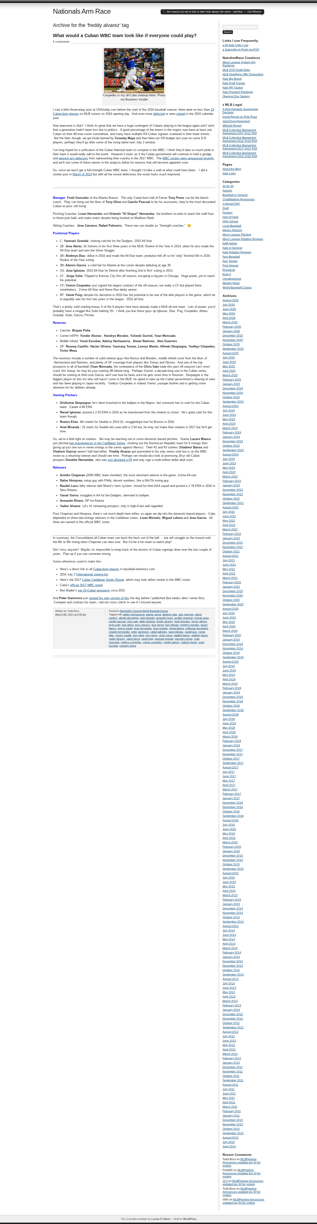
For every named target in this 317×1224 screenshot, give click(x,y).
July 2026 (229, 304)
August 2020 (231, 608)
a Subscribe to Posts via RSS (241, 49)
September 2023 (233, 450)
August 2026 (231, 300)
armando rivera (164, 618)
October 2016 (231, 811)
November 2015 (233, 860)
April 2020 (229, 626)
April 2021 (229, 573)
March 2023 (230, 476)
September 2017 (233, 763)
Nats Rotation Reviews (237, 252)
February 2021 (232, 582)
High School (230, 221)
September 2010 (233, 1133)
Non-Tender (230, 261)
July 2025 (229, 357)
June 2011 (229, 1093)
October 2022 (231, 498)
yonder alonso (171, 642)
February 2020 (232, 635)
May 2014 (229, 939)
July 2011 (229, 1089)
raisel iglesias (175, 631)
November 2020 (233, 595)
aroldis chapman (184, 618)
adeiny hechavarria (134, 614)
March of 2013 (82, 174)
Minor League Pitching (237, 234)
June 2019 (229, 670)
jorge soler (114, 624)
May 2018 (229, 727)
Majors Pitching (232, 230)
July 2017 (229, 772)
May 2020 (229, 622)
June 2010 (229, 1146)
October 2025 (231, 344)
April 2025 (229, 371)
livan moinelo (160, 628)
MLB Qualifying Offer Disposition (243, 74)
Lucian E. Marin (160, 1219)
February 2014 (232, 952)
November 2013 (233, 965)
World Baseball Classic (155, 611)
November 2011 (233, 1071)
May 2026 (229, 313)
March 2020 (230, 631)
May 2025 (229, 366)
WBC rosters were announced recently (188, 158)
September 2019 (233, 657)
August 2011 (230, 1084)
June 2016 (229, 829)
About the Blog (232, 169)
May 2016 (229, 833)
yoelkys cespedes (131, 642)
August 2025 (231, 353)
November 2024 (233, 393)
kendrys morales (189, 624)
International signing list (92, 574)
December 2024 (233, 388)
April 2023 (229, 472)
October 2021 (231, 551)
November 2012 (233, 1018)
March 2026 (230, 322)
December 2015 (233, 855)
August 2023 (231, 454)
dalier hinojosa (147, 621)
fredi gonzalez (182, 621)
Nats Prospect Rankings (238, 92)
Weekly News (231, 283)
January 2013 (231, 1010)
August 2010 (231, 1137)
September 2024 (233, 401)
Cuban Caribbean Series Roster (103, 579)
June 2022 (229, 516)
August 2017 (231, 767)
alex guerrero (186, 614)
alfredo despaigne (129, 618)
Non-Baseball (231, 256)
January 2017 (231, 798)
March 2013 (230, 1001)
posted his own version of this (109, 598)
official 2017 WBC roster (86, 585)
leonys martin (125, 628)
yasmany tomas (184, 638)
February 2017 (232, 794)
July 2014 (229, 930)
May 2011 (229, 1098)
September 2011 (233, 1080)
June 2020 (229, 617)
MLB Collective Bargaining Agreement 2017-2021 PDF (240, 147)
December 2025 (233, 335)
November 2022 (233, 494)
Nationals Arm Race (82, 11)
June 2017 (229, 776)
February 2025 (232, 379)
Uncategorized (232, 278)
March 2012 (230, 1054)
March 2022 (230, 529)
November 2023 (233, 441)
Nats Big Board (232, 78)
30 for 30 (228, 186)
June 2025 (229, 362)
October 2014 (231, 917)
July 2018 (229, 719)
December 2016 (233, 802)
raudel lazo (191, 631)
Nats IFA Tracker (233, 87)
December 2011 (233, 1067)
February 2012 (232, 1058)
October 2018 (231, 705)
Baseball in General (131, 611)
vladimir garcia (199, 635)
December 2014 (233, 908)
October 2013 (231, 970)
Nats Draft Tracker (234, 83)
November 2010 (233, 1124)
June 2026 (229, 309)
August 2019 (231, 661)
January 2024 (231, 437)
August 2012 (231, 1032)
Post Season (231, 265)
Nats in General (232, 248)
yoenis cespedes (152, 642)
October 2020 (231, 600)
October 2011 (231, 1076)
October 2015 (231, 864)
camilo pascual (117, 621)
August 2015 (231, 873)
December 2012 (233, 1014)
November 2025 (233, 340)
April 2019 (229, 679)
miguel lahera (176, 628)
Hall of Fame (231, 217)
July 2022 (229, 512)
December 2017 (233, 750)
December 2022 (233, 490)
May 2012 (229, 1045)
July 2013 (229, 983)
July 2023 (229, 459)
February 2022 (232, 534)
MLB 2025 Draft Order (236, 70)
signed (180, 114)
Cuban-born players (106, 569)
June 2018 (229, 723)
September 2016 (233, 816)
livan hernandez (143, 628)
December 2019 (233, 644)
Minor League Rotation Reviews (243, 239)
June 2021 (229, 564)
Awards (227, 190)
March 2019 (230, 683)
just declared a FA (120, 460)
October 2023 (231, 445)
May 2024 (229, 419)
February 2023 (232, 481)
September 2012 (233, 1027)
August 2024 (231, 406)
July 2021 (229, 560)
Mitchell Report (232, 125)
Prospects (229, 270)
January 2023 (231, 485)
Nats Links (229, 173)
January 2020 (231, 639)
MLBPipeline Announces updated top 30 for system (242, 1162)
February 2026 (232, 326)
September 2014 (233, 921)
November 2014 (233, 913)
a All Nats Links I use (236, 45)
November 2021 (233, 547)
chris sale (132, 621)
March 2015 (230, 895)
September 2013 (233, 974)
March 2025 (230, 375)
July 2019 (229, 666)
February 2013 (232, 1005)
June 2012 (229, 1040)
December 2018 (233, 697)
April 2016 (229, 838)
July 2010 (229, 1142)
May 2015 (229, 886)
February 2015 (232, 899)
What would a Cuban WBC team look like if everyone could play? (125, 35)
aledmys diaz (169, 614)
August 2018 (231, 714)
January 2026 (231, 331)
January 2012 (231, 1062)
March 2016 (230, 842)
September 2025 (233, 348)
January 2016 (231, 851)
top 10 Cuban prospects (94, 590)
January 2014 (231, 957)
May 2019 (229, 675)
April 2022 (229, 525)
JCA (225, 1181)
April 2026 (229, 318)
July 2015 (229, 877)
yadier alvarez (117, 638)
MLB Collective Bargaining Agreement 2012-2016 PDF (240, 139)
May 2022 (229, 520)
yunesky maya (127, 645)
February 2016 (232, 846)
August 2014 (231, 926)
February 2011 (232, 1111)
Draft (226, 208)
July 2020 (229, 613)
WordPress (189, 1219)
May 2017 (229, 780)
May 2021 (229, 569)
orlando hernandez (119, 631)
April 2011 (229, 1102)
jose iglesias (172, 624)
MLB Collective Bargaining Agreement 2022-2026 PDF (240, 154)
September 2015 (233, 869)
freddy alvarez (165, 621)
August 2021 (231, 556)
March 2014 (230, 948)
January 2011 (231, 1115)
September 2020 (233, 604)
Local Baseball (232, 226)
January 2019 (231, 692)
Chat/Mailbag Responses (239, 199)
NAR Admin (230, 243)
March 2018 (230, 736)
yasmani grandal (164, 638)
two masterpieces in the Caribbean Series (97, 443)
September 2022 (233, 503)
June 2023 (229, 463)
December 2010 (233, 1120)
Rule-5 (227, 274)
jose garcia (158, 624)
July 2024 (229, 410)
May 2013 (229, 992)
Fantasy (228, 212)
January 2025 (231, 384)
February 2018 (232, 741)
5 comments (61, 41)
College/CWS (231, 204)
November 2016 (233, 807)
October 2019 (231, 653)
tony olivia (138, 635)
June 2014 (229, 935)
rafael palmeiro (158, 631)
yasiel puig (147, 638)
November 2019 (233, 648)
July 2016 (229, 824)
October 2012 (231, 1023)
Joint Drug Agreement (236, 121)
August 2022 (231, 507)
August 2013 (231, 979)
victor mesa (165, 635)
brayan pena (201, 618)
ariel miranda (147, 618)
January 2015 (231, 904)
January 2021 (231, 586)
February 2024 (232, 432)
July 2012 (229, 1036)
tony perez (152, 635)
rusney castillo (123, 635)
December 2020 (233, 591)
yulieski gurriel (189, 642)
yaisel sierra (133, 638)
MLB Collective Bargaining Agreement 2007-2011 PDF (240, 132)
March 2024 (230, 428)
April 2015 (229, 891)
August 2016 (231, 820)
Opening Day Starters (236, 96)
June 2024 (229, 415)
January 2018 (231, 745)
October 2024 (231, 397)
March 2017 (230, 789)
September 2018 (233, 710)
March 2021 (230, 578)
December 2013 (233, 961)
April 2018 (229, 732)
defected (159, 114)
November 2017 (233, 754)
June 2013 (229, 987)
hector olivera (199, 621)
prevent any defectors (73, 158)
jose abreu (128, 624)
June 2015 (229, 882)
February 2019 (232, 688)
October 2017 (231, 758)
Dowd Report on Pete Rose (240, 117)
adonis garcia (153, 614)
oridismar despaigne (196, 628)
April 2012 (229, 1049)
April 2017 (229, 785)
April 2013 (229, 996)
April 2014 (229, 943)
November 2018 (233, 701)
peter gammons (140, 631)
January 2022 (231, 538)
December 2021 (233, 542)
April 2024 (229, 423)
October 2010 (231, 1129)
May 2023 (229, 467)
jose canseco (142, 624)
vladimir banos (182, 635)
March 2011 (230, 1106)
